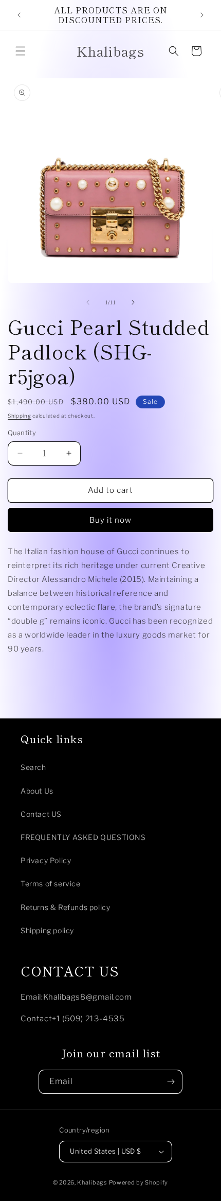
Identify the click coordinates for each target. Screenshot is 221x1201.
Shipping (19, 416)
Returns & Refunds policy (65, 907)
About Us (37, 790)
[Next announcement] (202, 15)
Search (33, 767)
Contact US (41, 814)
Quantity (22, 432)
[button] (20, 51)
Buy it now (110, 520)
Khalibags (92, 1182)
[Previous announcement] (19, 15)
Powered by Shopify (139, 1182)
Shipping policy (47, 930)
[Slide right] (133, 302)
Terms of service (51, 883)
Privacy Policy (46, 860)
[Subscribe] (170, 1082)
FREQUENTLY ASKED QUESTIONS (83, 837)
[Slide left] (88, 302)
